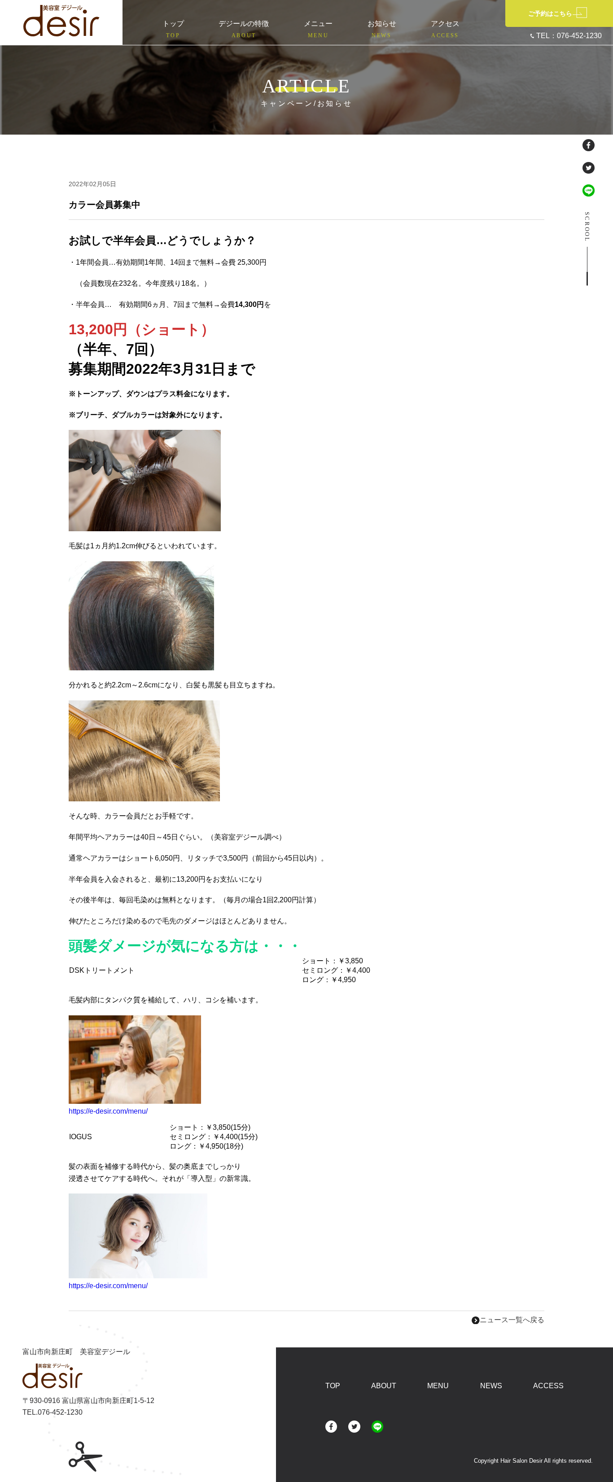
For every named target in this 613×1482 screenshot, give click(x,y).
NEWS (491, 1386)
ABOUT (383, 1386)
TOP (332, 1386)
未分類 (135, 184)
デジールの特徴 (244, 29)
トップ (173, 29)
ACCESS (548, 1386)
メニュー (318, 29)
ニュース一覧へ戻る (512, 1320)
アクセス (445, 29)
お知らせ (382, 29)
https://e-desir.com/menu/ (108, 1111)
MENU (438, 1386)
